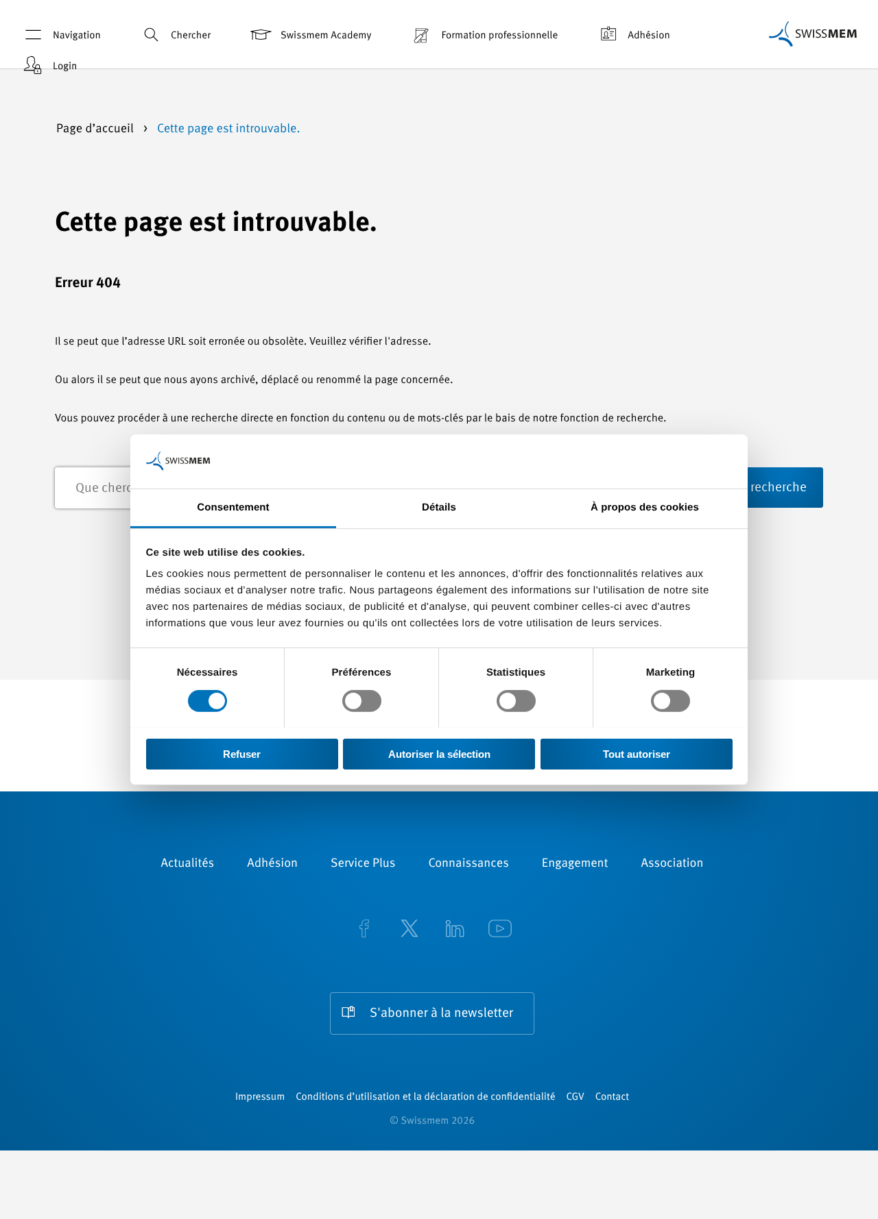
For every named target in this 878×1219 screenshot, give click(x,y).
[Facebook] (364, 929)
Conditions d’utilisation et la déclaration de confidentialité (425, 1097)
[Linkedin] (455, 929)
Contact (612, 1097)
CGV (575, 1097)
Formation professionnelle (499, 36)
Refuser (242, 753)
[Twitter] (409, 929)
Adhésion (649, 36)
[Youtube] (500, 929)
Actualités (188, 864)
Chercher (191, 36)
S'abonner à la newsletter (441, 1013)
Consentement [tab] (233, 507)
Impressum (260, 1097)
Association (672, 864)
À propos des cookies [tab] (645, 507)
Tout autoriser (636, 753)
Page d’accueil (96, 129)
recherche (778, 488)
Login (65, 67)
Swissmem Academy (326, 36)
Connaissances (468, 864)
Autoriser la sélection (439, 753)
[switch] (361, 701)
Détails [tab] (439, 507)
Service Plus (363, 864)
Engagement (575, 864)
